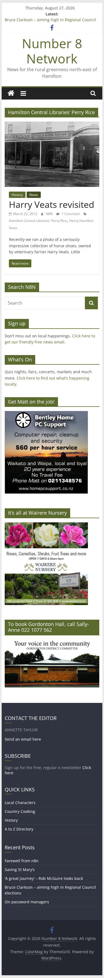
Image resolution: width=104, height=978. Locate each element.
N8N (50, 213)
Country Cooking (20, 811)
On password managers (27, 901)
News (33, 194)
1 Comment (70, 213)
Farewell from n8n (22, 860)
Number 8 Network (52, 51)
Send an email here (23, 739)
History (17, 194)
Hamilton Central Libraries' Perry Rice (38, 220)
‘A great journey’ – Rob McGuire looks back (44, 878)
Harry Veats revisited (51, 204)
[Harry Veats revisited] (52, 125)
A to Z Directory (19, 829)
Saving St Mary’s (20, 869)
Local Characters (20, 802)
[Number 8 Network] (11, 93)
